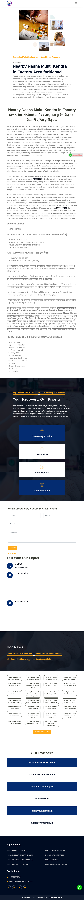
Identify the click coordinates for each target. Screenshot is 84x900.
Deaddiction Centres (54, 855)
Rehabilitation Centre (55, 850)
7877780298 (77, 155)
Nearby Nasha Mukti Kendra (20, 860)
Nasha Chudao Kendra (18, 864)
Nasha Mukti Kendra (17, 850)
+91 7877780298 (21, 567)
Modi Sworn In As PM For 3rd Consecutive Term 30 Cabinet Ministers (35, 653)
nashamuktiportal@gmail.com (20, 881)
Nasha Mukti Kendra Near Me (20, 855)
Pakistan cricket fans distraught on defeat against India (29, 659)
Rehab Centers (51, 860)
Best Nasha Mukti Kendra (56, 864)
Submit (13, 548)
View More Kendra (42, 732)
